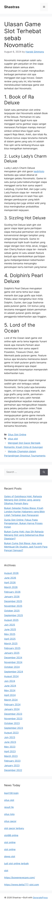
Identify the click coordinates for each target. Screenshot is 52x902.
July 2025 (9, 624)
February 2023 (12, 760)
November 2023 (13, 718)
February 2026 (12, 592)
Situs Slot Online (17, 434)
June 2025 (10, 629)
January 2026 (12, 596)
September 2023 (13, 728)
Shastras (11, 7)
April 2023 (10, 751)
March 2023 (11, 756)
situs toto (9, 814)
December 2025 (13, 601)
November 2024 (13, 662)
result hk (9, 807)
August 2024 (11, 676)
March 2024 (11, 699)
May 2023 (9, 746)
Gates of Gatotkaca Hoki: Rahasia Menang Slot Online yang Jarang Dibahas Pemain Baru (23, 500)
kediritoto (39, 171)
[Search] (44, 472)
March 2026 (11, 587)
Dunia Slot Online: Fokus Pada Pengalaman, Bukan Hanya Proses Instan (23, 523)
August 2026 (11, 573)
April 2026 (10, 582)
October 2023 (12, 723)
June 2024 (10, 685)
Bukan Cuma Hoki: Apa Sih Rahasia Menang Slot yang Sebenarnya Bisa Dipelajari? (24, 535)
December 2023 (13, 714)
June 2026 (10, 577)
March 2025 (10, 643)
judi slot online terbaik (16, 863)
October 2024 (12, 667)
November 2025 (13, 606)
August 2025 (11, 620)
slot (6, 870)
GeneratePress (40, 897)
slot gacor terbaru (14, 828)
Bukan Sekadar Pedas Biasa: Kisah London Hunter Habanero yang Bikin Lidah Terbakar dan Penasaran (24, 512)
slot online (10, 842)
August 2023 (11, 732)
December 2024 (13, 657)
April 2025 (10, 638)
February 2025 (12, 648)
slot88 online (11, 835)
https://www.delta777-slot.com (21, 884)
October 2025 (12, 610)
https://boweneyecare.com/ (19, 877)
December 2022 (13, 770)
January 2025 (11, 653)
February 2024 (12, 704)
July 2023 (9, 737)
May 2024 (9, 690)
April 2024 (10, 695)
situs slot (13, 438)
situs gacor (10, 821)
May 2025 (9, 634)
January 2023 (12, 765)
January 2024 (12, 709)
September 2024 (13, 671)
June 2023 (10, 742)
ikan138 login (11, 793)
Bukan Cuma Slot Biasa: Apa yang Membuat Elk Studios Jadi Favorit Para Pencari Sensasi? (25, 547)
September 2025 (13, 615)
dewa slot (9, 856)
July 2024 (9, 681)
